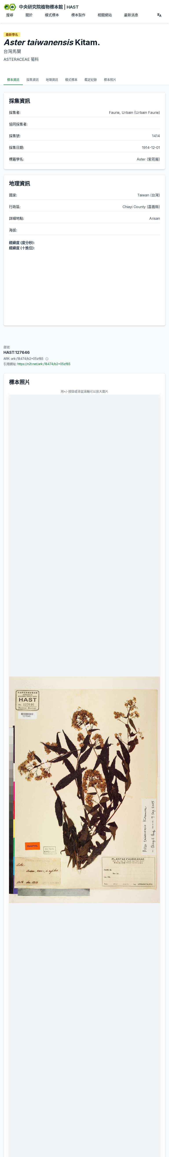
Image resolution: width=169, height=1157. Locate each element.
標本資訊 (13, 79)
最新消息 (131, 15)
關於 (29, 15)
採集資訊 (32, 79)
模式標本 (52, 15)
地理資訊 (52, 79)
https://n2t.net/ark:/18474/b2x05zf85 (43, 364)
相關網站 (105, 15)
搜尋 (9, 15)
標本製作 (78, 15)
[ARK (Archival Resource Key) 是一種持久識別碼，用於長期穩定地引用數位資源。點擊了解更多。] (47, 358)
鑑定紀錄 (90, 79)
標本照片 (110, 79)
